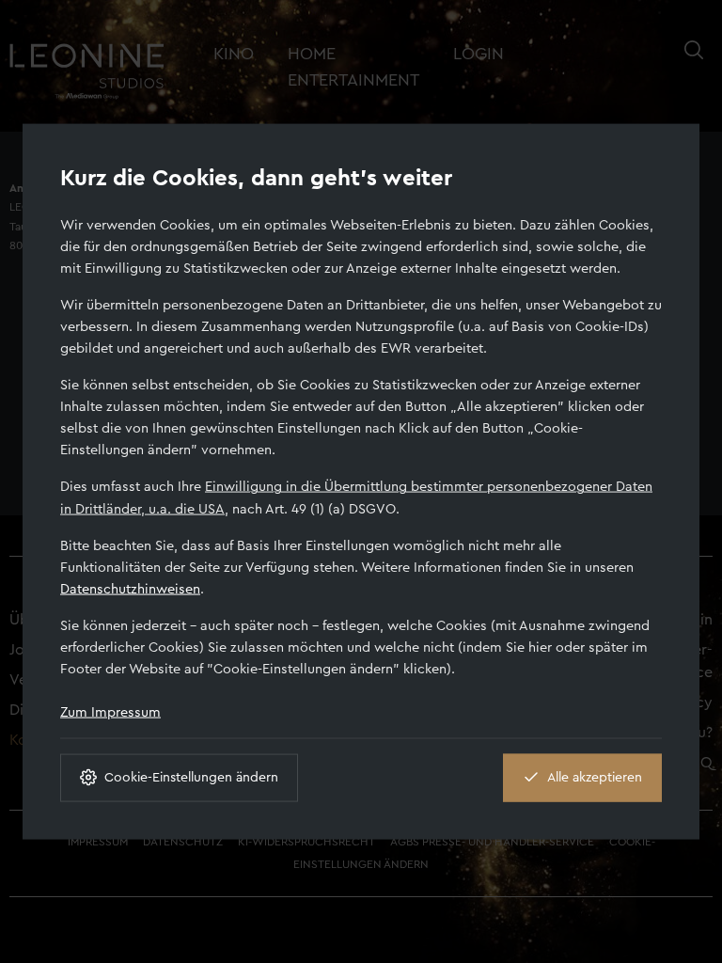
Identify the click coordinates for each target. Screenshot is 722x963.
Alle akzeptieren (594, 776)
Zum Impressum (110, 711)
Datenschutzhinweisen (130, 588)
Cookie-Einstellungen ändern (191, 776)
